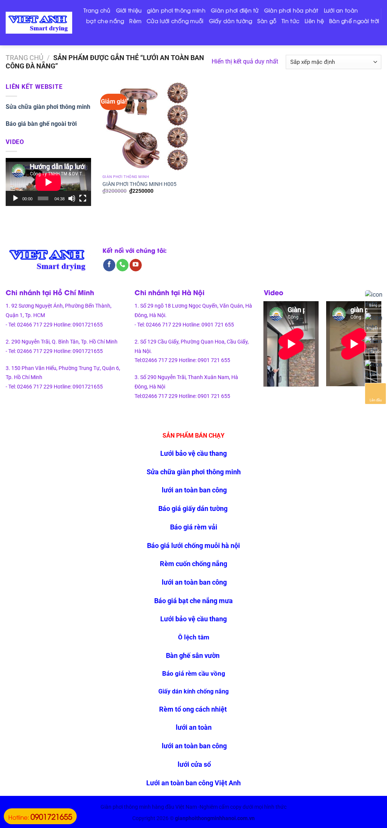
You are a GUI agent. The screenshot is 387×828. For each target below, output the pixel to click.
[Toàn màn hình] (83, 198)
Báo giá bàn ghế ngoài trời (41, 124)
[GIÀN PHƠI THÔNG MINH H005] (146, 126)
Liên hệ (314, 20)
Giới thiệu (129, 10)
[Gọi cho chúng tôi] (122, 265)
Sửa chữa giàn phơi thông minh (48, 107)
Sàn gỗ (266, 20)
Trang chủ (97, 10)
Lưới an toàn (341, 10)
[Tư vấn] (376, 345)
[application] (48, 182)
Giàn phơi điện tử (235, 10)
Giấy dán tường (230, 20)
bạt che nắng (105, 20)
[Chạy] (15, 198)
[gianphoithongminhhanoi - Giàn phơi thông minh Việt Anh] (39, 23)
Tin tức (290, 20)
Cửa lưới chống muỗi (175, 20)
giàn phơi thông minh (176, 10)
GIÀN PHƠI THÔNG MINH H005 (139, 184)
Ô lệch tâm (193, 637)
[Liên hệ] (376, 369)
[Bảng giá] (376, 299)
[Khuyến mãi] (376, 322)
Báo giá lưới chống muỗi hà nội (193, 545)
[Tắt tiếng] (72, 198)
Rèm (135, 20)
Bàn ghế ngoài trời (354, 20)
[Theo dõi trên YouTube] (136, 265)
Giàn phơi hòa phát (291, 10)
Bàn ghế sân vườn (193, 655)
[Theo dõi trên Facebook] (109, 265)
